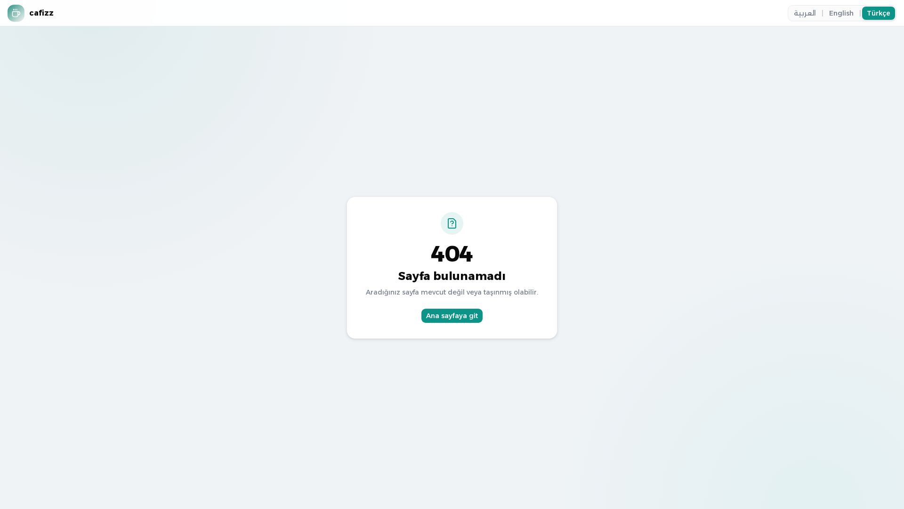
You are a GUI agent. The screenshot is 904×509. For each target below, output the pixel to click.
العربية (805, 13)
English (841, 13)
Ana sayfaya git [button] (452, 316)
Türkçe (878, 13)
